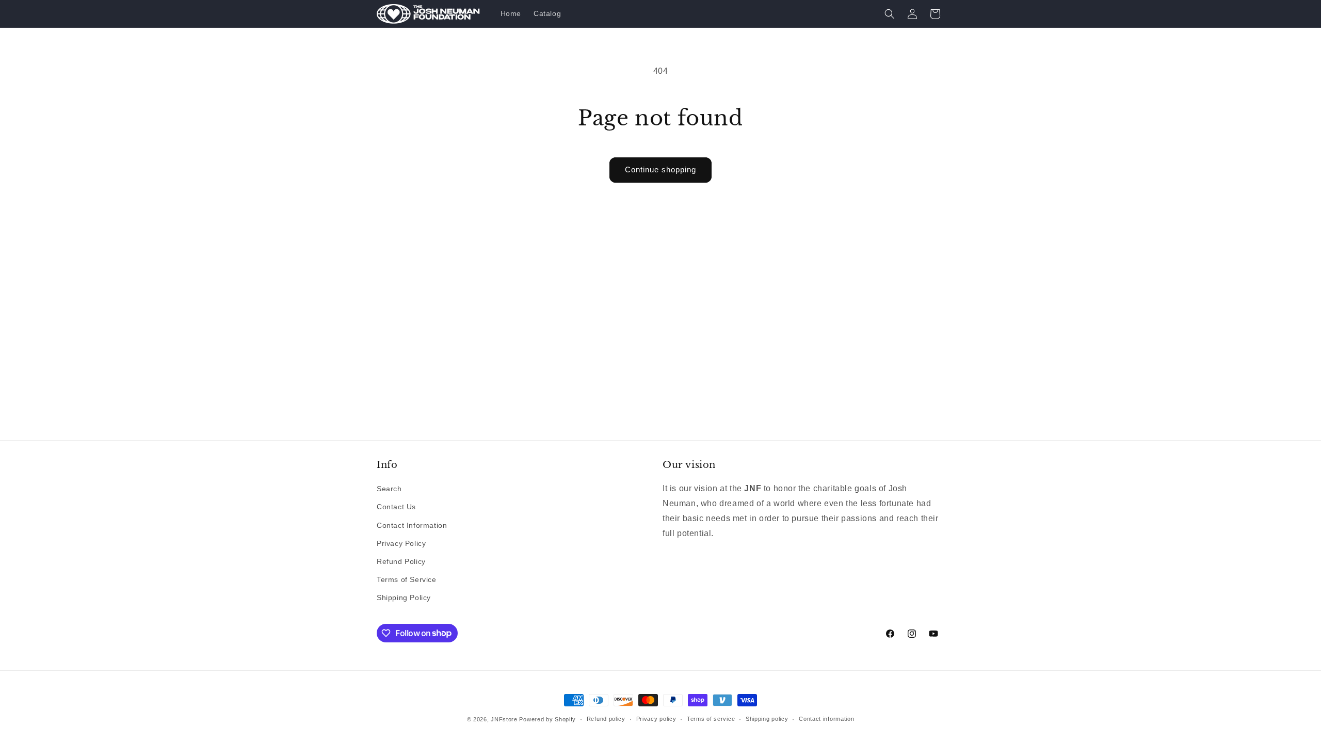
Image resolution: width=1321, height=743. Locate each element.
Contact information (826, 719)
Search (389, 488)
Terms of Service (407, 579)
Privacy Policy (401, 543)
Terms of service (711, 719)
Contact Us (396, 507)
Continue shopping (660, 169)
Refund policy (606, 719)
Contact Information (412, 525)
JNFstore (504, 719)
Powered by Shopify (547, 719)
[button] (889, 14)
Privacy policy (656, 719)
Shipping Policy (404, 597)
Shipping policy (767, 719)
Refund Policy (401, 561)
